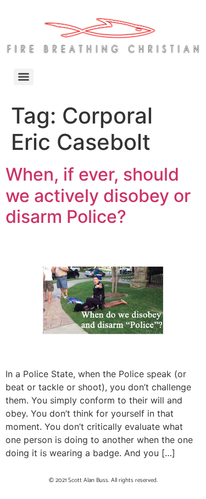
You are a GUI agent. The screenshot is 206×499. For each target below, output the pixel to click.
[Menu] (24, 77)
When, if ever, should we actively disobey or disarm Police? (98, 195)
